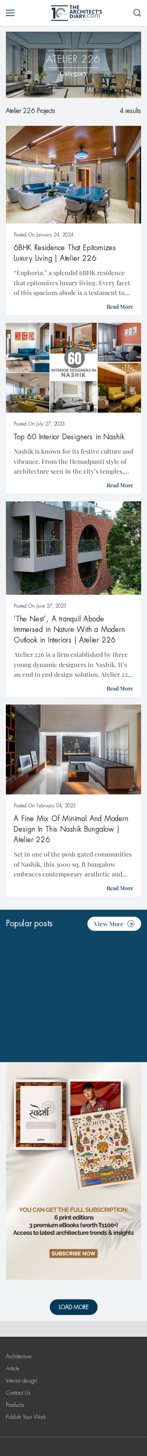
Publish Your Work (26, 1416)
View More (108, 924)
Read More (120, 306)
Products (15, 1404)
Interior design (21, 1380)
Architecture (19, 1356)
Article (13, 1368)
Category (73, 73)
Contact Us (18, 1392)
